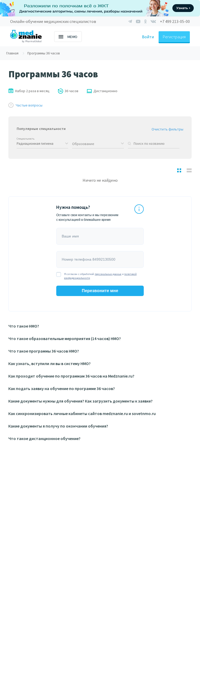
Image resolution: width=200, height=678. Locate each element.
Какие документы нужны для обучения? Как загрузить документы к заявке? (80, 401)
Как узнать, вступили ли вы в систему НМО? (49, 363)
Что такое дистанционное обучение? (44, 438)
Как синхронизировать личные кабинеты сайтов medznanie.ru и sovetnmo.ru (82, 413)
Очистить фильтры (167, 129)
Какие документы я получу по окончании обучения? (58, 426)
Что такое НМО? (23, 326)
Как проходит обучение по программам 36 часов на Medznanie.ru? (71, 376)
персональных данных (108, 274)
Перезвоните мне (100, 290)
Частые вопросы (29, 105)
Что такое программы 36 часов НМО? (43, 351)
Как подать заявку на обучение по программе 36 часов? (61, 388)
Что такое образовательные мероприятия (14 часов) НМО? (64, 338)
